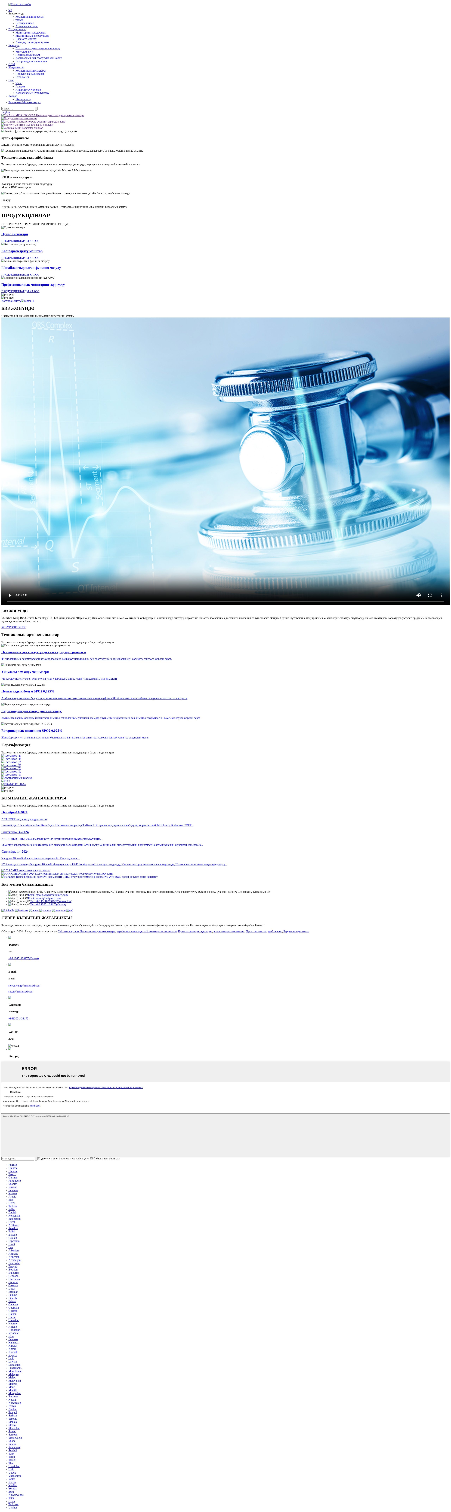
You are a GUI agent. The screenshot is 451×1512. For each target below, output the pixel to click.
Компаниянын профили (30, 16)
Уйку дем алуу (24, 51)
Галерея (20, 86)
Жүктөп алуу (23, 99)
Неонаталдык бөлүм (28, 54)
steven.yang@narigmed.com (24, 985)
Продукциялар (17, 29)
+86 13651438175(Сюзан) (23, 958)
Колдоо (12, 95)
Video (19, 83)
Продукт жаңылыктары (30, 73)
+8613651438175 (18, 1018)
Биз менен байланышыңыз (24, 102)
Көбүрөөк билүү (11, 300)
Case (11, 80)
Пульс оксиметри (256, 931)
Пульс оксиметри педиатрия (195, 931)
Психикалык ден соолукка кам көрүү (38, 48)
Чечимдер (14, 45)
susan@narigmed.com (20, 991)
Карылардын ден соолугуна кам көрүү (39, 57)
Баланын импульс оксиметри (97, 931)
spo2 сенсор (275, 931)
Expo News (22, 76)
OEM (11, 64)
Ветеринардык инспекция (31, 61)
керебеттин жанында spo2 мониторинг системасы (147, 931)
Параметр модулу (26, 38)
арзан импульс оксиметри (229, 931)
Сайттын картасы (68, 931)
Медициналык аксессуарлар (32, 35)
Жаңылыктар (16, 67)
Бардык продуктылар (296, 931)
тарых (19, 19)
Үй (10, 10)
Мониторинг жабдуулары (31, 32)
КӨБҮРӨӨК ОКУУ (13, 627)
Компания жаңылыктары (31, 70)
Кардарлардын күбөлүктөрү (32, 92)
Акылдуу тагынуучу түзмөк (32, 42)
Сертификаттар (25, 23)
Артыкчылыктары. (27, 26)
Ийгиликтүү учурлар (28, 89)
